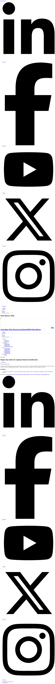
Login (4, 335)
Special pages (7, 350)
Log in (6, 355)
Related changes (7, 349)
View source (7, 340)
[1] (7, 365)
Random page (7, 345)
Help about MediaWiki (8, 346)
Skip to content (3, 0)
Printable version (7, 351)
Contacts (4, 309)
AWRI (4, 308)
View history (7, 341)
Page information (8, 353)
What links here (7, 348)
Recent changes (7, 344)
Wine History (7, 343)
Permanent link (7, 352)
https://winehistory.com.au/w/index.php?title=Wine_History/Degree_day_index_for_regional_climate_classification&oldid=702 (27, 374)
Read (5, 339)
